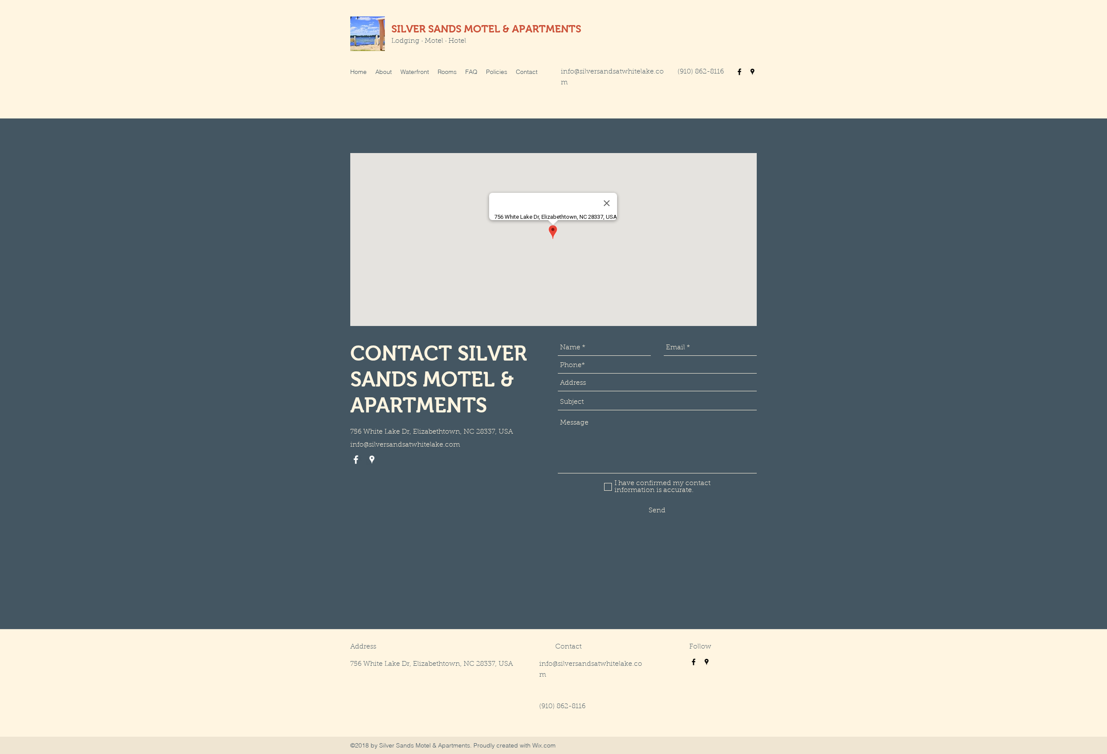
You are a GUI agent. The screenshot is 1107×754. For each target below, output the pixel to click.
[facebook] (739, 71)
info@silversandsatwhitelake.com (405, 444)
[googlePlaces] (752, 71)
